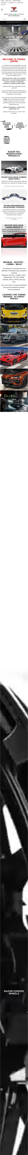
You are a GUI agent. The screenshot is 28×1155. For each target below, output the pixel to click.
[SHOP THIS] (14, 336)
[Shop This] (14, 314)
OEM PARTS (4, 2)
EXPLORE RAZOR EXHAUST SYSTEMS (14, 219)
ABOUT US (8, 0)
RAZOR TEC (20, 2)
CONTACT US (12, 2)
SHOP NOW (14, 42)
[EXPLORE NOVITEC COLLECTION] (14, 241)
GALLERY (3, 4)
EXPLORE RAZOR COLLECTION (14, 186)
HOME (2, 0)
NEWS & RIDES (16, 0)
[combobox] (14, 19)
